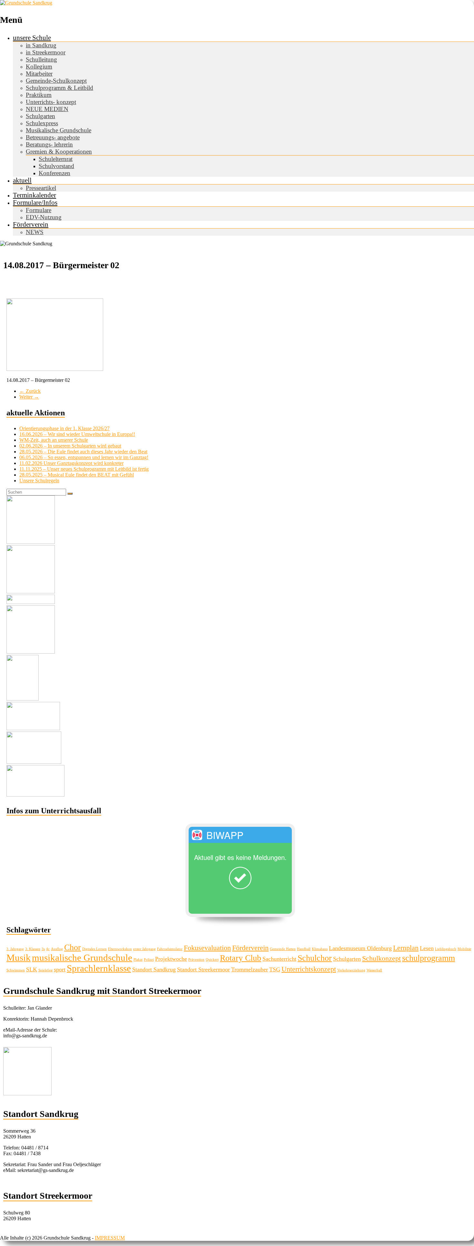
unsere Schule (32, 37)
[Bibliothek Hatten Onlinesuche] (33, 728)
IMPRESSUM (110, 1238)
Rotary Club (240, 958)
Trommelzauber (249, 969)
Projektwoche (171, 959)
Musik (18, 957)
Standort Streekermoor (203, 969)
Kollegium (39, 66)
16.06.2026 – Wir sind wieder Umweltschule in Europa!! (77, 434)
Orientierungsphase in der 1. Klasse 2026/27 (64, 428)
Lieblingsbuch (445, 949)
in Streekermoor (45, 52)
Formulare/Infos (35, 202)
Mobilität (464, 949)
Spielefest (45, 970)
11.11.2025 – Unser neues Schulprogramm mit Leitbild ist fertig (84, 469)
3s (43, 949)
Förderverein (30, 224)
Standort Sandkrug (154, 969)
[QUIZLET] (33, 762)
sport (59, 969)
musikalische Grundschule (82, 957)
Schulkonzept (381, 958)
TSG (274, 969)
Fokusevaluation (207, 948)
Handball (304, 949)
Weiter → (29, 397)
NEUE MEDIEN (47, 109)
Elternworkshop (120, 949)
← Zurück (30, 391)
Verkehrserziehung (351, 970)
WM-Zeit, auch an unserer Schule (53, 440)
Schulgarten (40, 116)
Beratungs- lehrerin (49, 144)
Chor (72, 947)
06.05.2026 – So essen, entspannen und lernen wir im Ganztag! (83, 457)
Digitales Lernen (94, 949)
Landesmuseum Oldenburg (360, 948)
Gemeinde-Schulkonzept (56, 80)
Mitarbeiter (39, 73)
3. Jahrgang (15, 949)
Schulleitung (41, 59)
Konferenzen (54, 173)
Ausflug (57, 949)
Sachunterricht (279, 959)
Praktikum (39, 94)
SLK (31, 969)
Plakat (138, 959)
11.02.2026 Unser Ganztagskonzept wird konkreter (71, 463)
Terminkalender (34, 195)
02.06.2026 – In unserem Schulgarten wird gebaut (70, 445)
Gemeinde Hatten (283, 949)
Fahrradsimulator (170, 949)
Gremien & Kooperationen (59, 151)
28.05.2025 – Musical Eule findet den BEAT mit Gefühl (76, 474)
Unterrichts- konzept (51, 102)
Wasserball (374, 970)
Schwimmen (15, 970)
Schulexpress (42, 123)
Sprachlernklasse (99, 968)
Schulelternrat (56, 159)
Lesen (427, 948)
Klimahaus (320, 949)
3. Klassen (32, 949)
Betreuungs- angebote (53, 137)
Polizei (149, 959)
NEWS (35, 232)
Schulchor (315, 958)
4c (48, 949)
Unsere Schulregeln (39, 480)
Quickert (212, 959)
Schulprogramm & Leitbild (59, 87)
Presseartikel (41, 187)
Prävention (196, 959)
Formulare (38, 210)
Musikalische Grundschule (58, 130)
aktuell (22, 180)
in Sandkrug (41, 45)
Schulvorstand (56, 166)
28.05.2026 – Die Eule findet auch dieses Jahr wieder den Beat (83, 451)
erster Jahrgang (144, 949)
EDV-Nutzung (44, 217)
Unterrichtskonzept (308, 969)
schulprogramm (428, 958)
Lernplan (406, 948)
